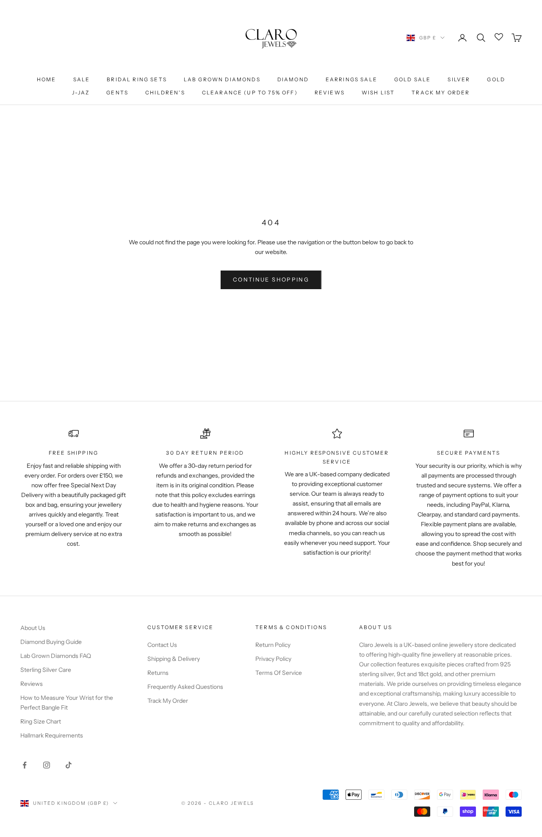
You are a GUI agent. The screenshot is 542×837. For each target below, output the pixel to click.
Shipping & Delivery (173, 659)
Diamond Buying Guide (51, 642)
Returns (158, 673)
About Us (32, 628)
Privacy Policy (273, 659)
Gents (117, 92)
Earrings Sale (351, 79)
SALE (81, 79)
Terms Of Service (278, 673)
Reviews (330, 92)
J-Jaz (80, 92)
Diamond (293, 79)
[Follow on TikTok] (68, 765)
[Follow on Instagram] (46, 765)
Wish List (378, 92)
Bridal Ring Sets (137, 79)
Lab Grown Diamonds (222, 79)
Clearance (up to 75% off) (250, 92)
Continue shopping (271, 279)
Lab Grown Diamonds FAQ (55, 656)
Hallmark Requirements (51, 735)
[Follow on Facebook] (24, 765)
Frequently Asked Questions (185, 687)
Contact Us (162, 645)
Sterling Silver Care (45, 670)
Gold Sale (412, 79)
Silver (459, 79)
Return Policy (272, 645)
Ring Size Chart (40, 721)
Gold (496, 79)
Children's (165, 92)
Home (46, 79)
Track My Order (441, 92)
